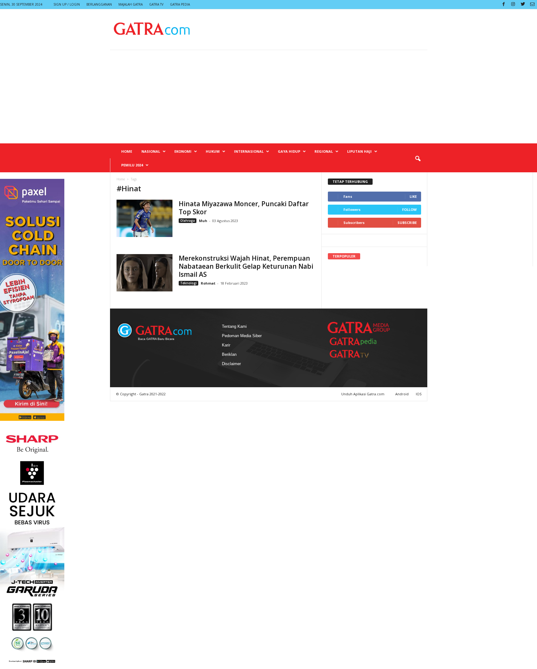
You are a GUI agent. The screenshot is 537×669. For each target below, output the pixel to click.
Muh (203, 220)
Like (413, 196)
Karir (226, 345)
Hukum (213, 151)
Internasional (249, 151)
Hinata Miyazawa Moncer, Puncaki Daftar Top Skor (244, 207)
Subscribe (407, 222)
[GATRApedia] (355, 341)
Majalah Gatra (130, 4)
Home (126, 151)
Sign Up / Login (66, 4)
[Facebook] (503, 4)
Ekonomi (182, 151)
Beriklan (229, 354)
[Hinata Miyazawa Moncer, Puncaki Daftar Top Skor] (144, 218)
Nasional (150, 151)
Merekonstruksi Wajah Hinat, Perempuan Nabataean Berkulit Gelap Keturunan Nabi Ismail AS (246, 266)
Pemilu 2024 (132, 165)
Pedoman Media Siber (242, 335)
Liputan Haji (359, 151)
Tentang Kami (234, 326)
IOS (418, 394)
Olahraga (187, 220)
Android (402, 394)
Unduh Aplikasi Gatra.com (363, 394)
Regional (323, 151)
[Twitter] (522, 4)
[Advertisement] (268, 96)
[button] (418, 159)
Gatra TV (156, 4)
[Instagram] (513, 4)
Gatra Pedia (180, 4)
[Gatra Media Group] (359, 327)
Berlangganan (99, 4)
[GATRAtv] (355, 354)
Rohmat (208, 283)
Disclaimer (231, 363)
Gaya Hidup (289, 151)
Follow (409, 209)
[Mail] (532, 4)
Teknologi (188, 283)
